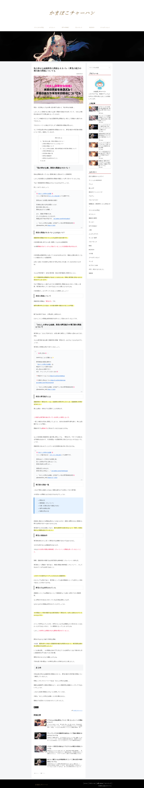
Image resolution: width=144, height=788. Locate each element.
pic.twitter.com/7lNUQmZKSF (45, 382)
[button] (109, 68)
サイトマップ (108, 783)
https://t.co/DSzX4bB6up (57, 376)
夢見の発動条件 (47, 155)
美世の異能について (48, 146)
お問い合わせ (100, 783)
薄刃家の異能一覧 (48, 153)
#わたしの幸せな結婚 (44, 193)
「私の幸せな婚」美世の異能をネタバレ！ (53, 141)
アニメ (36, 707)
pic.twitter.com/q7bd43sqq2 (59, 471)
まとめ (43, 160)
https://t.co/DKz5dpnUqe (58, 380)
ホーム (85, 783)
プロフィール (92, 783)
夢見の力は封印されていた (50, 158)
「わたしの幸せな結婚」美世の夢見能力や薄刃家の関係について (59, 148)
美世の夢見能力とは (48, 151)
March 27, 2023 (52, 477)
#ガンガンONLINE (54, 196)
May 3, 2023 (51, 389)
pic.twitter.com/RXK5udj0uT (62, 218)
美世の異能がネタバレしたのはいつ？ (53, 143)
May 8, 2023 (51, 225)
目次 (56, 138)
